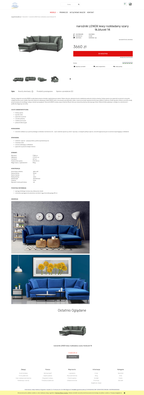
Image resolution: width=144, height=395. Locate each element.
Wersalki (120, 380)
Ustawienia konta (72, 380)
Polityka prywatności (48, 380)
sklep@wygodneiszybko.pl (79, 389)
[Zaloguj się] (125, 4)
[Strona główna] (15, 5)
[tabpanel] (72, 201)
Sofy (120, 375)
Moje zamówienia (72, 375)
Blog (96, 375)
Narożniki (120, 373)
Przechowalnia (72, 378)
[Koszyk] (131, 4)
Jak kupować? (48, 373)
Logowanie (72, 373)
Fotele (120, 378)
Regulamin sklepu (47, 378)
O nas (96, 373)
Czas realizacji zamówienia (23, 378)
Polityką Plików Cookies (61, 393)
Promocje (96, 380)
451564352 (90, 389)
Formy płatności (23, 375)
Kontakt (96, 378)
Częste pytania (47, 375)
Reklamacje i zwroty (23, 380)
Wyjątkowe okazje (96, 383)
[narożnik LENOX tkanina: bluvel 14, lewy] (18, 79)
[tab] (14, 91)
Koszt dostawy (23, 373)
